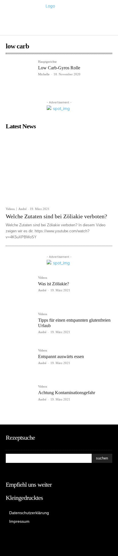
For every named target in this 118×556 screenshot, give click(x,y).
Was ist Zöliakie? (53, 283)
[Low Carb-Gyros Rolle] (20, 74)
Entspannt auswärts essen (61, 356)
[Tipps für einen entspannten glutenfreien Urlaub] (20, 326)
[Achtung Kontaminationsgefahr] (20, 399)
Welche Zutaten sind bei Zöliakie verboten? (56, 216)
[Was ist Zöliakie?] (20, 290)
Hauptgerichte (47, 61)
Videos (10, 209)
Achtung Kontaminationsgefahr (66, 392)
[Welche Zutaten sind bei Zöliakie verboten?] (59, 168)
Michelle (44, 74)
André (22, 209)
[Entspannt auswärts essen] (20, 363)
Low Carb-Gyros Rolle (59, 67)
